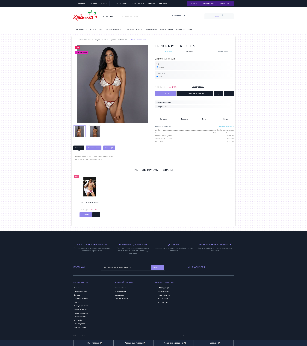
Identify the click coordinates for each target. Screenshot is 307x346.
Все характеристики (226, 126)
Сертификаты (138, 3)
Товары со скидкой (80, 327)
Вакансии (77, 288)
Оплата (104, 3)
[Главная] (74, 40)
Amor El (168, 102)
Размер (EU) (161, 73)
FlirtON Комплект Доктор (90, 202)
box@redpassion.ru (164, 291)
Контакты (163, 3)
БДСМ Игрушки (96, 29)
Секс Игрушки (81, 29)
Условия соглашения (81, 313)
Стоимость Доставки (81, 299)
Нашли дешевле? (198, 87)
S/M (160, 77)
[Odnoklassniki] (214, 267)
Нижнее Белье (151, 29)
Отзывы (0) (109, 148)
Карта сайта (78, 320)
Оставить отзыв (222, 52)
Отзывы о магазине (184, 29)
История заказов (120, 291)
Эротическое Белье (134, 29)
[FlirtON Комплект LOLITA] (112, 84)
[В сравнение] (98, 214)
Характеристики (94, 148)
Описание (78, 148)
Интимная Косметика (115, 29)
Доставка (93, 3)
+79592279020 (163, 288)
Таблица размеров (80, 309)
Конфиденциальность (81, 306)
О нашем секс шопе (80, 291)
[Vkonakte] (211, 267)
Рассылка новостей (121, 299)
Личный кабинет (120, 288)
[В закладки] (94, 214)
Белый (161, 67)
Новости (151, 3)
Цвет (159, 64)
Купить (86, 215)
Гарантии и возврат (120, 3)
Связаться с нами (80, 316)
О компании (80, 3)
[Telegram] (157, 310)
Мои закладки (119, 295)
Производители (166, 29)
